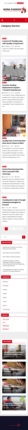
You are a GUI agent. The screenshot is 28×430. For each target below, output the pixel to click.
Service (4, 38)
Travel (4, 301)
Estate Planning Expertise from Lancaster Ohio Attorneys (12, 171)
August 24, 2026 (10, 373)
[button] (25, 20)
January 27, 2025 (9, 176)
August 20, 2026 (10, 407)
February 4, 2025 (9, 146)
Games (5, 297)
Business (5, 281)
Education (6, 400)
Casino (5, 305)
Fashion (5, 289)
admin (18, 46)
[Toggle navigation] (14, 20)
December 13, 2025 (9, 46)
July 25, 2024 (8, 207)
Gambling (6, 383)
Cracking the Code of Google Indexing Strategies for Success (13, 202)
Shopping (5, 285)
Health (4, 293)
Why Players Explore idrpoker (11, 253)
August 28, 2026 (10, 356)
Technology (6, 309)
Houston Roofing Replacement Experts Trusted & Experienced (11, 87)
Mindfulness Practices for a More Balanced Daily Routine (13, 354)
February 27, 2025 (9, 92)
